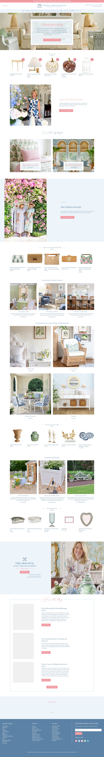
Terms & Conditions (36, 730)
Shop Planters (23, 502)
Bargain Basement (6, 740)
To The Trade (55, 734)
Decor (3, 733)
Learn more (24, 572)
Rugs (3, 729)
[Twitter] (76, 741)
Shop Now (30, 418)
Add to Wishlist (11, 59)
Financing (54, 740)
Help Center (54, 727)
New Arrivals (5, 726)
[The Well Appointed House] (52, 6)
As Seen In (34, 727)
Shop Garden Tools (52, 502)
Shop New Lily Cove (67, 217)
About (33, 726)
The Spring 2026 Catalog (37, 739)
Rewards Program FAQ (57, 739)
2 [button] (52, 712)
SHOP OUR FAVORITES (66, 110)
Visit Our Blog (52, 687)
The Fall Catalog (36, 740)
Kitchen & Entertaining (7, 736)
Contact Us (54, 730)
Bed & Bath (4, 734)
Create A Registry (36, 734)
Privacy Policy (35, 729)
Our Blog (34, 733)
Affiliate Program (56, 733)
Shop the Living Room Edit (52, 39)
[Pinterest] (85, 741)
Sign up (79, 733)
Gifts (3, 739)
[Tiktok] (88, 741)
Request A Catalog (36, 737)
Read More (46, 624)
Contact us (99, 6)
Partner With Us (36, 736)
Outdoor (4, 737)
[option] (52, 31)
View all (52, 55)
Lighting (4, 730)
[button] (101, 5)
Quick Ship (4, 741)
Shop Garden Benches (80, 502)
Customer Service (56, 726)
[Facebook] (79, 741)
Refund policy (55, 736)
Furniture (4, 727)
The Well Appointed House (41, 752)
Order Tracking (55, 729)
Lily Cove (4, 743)
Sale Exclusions (55, 737)
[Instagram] (82, 741)
